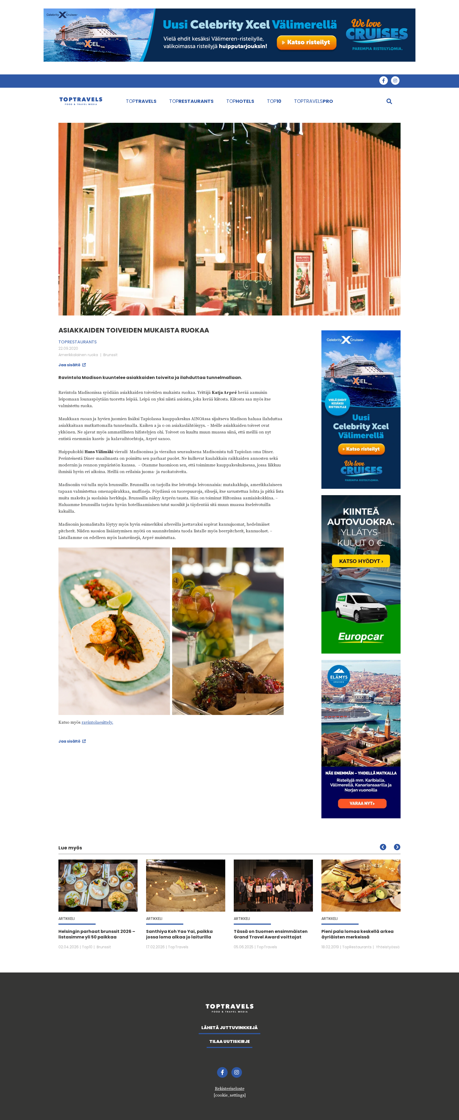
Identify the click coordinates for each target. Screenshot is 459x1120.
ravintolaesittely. (97, 722)
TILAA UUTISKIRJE (229, 1041)
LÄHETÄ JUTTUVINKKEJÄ (229, 1028)
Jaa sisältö (69, 365)
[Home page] (86, 101)
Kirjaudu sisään (360, 81)
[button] (397, 847)
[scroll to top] (443, 1104)
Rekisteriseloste (229, 1088)
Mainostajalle (283, 81)
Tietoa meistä (321, 81)
